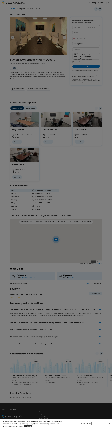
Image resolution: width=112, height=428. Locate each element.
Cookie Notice (28, 426)
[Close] (109, 423)
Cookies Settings (86, 423)
